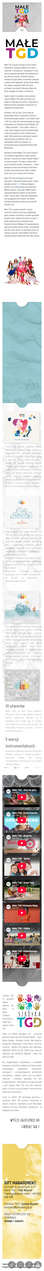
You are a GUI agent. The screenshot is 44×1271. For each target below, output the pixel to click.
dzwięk (8, 1221)
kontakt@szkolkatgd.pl (18, 1207)
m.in (17, 184)
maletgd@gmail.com (16, 1194)
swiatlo (19, 1221)
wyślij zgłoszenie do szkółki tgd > (25, 1122)
